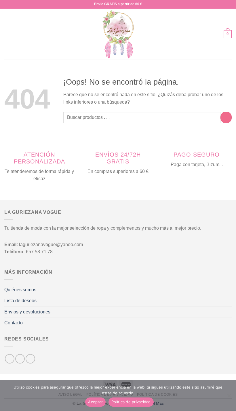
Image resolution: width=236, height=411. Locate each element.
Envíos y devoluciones (27, 311)
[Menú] (7, 34)
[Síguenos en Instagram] (20, 359)
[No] (229, 397)
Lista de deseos (20, 300)
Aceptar (95, 401)
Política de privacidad (131, 401)
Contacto (13, 322)
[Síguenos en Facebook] (9, 359)
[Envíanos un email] (30, 359)
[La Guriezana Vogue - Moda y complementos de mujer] (118, 34)
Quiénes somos (20, 289)
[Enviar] (226, 117)
